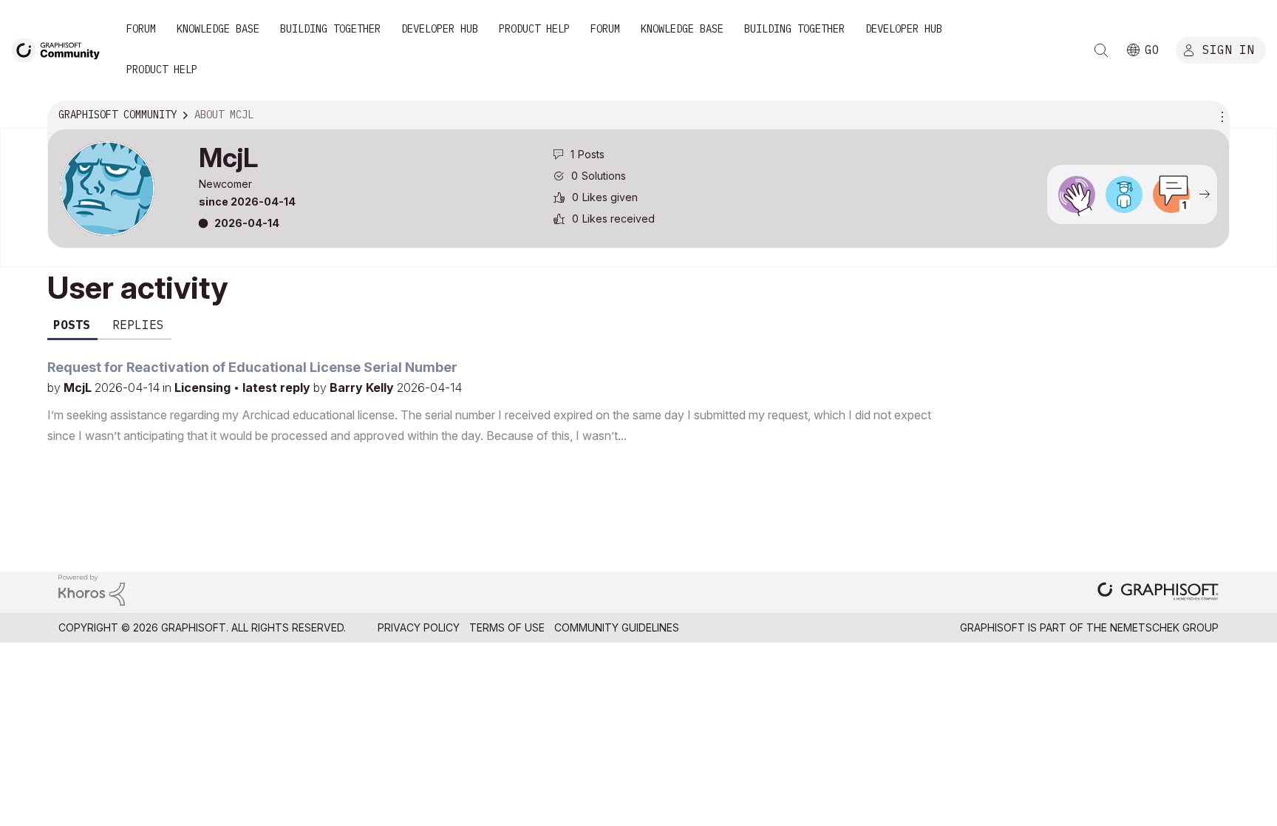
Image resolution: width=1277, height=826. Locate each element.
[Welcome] (1076, 194)
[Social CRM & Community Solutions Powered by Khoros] (91, 589)
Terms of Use (507, 627)
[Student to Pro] (1124, 194)
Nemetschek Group (1164, 627)
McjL (79, 387)
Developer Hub (439, 28)
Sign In (1228, 49)
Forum (141, 28)
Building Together (330, 28)
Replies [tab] (138, 324)
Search (1101, 50)
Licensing (204, 387)
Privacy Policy (419, 627)
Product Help (534, 28)
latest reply (277, 387)
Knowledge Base (218, 28)
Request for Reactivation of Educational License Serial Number (252, 367)
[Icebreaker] (1171, 194)
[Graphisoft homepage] (1158, 592)
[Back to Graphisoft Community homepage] (60, 49)
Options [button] (1220, 115)
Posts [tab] (71, 324)
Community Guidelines (616, 627)
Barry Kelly (363, 387)
